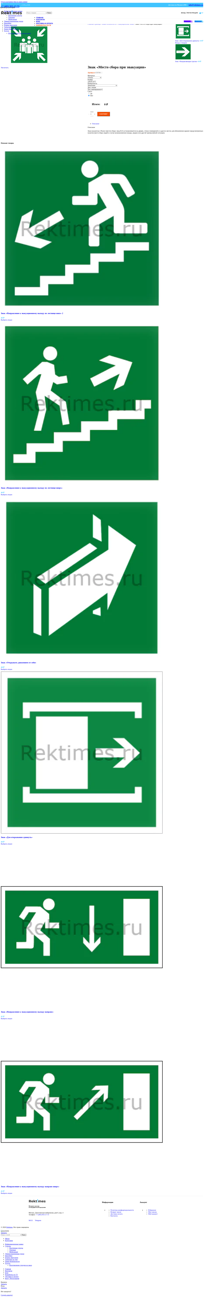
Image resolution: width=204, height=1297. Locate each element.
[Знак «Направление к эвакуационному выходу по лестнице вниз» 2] (82, 309)
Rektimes (9, 1227)
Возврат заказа (115, 1212)
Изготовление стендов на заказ (19, 33)
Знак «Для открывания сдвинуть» (187, 41)
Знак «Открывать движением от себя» (18, 662)
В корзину (104, 114)
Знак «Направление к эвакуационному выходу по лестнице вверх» (31, 488)
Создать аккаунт (7, 1295)
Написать (187, 21)
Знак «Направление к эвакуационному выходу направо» (27, 1012)
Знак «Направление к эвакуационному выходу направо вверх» (30, 1186)
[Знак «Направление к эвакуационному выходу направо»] (82, 1008)
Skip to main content (20, 2)
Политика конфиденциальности (122, 1210)
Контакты (114, 1216)
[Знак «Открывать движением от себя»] (82, 658)
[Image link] (37, 1203)
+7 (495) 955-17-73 (10, 6)
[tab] (95, 124)
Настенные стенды (16, 1248)
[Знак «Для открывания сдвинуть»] (82, 833)
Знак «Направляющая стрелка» (186, 61)
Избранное (152, 1210)
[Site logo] (11, 16)
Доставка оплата (116, 1214)
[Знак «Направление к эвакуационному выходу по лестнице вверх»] (82, 484)
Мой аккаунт (153, 1214)
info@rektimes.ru (196, 5)
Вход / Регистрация (12, 1278)
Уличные (11, 17)
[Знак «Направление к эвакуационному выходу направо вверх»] (82, 1182)
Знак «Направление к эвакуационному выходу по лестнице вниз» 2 (32, 313)
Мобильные (12, 19)
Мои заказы (152, 1212)
